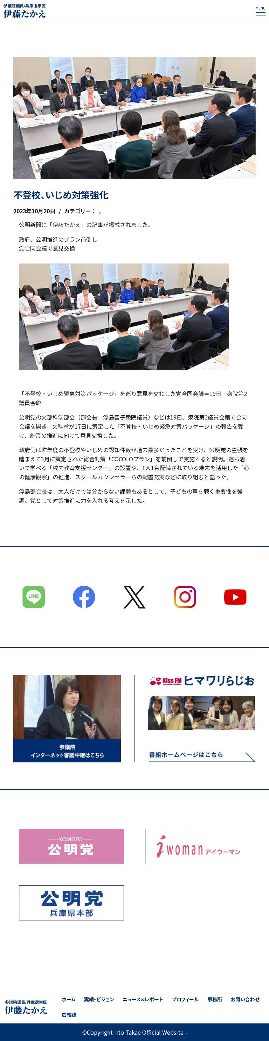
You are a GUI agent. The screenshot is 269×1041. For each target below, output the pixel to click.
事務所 (214, 999)
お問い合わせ (245, 999)
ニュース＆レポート (143, 999)
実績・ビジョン (99, 999)
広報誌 (69, 1014)
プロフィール (185, 999)
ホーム (69, 999)
